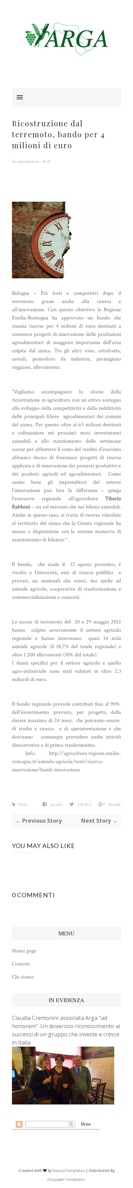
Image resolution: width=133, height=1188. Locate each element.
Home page (24, 951)
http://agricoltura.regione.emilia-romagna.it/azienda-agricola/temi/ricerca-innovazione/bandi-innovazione (66, 761)
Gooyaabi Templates (66, 1179)
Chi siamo (23, 977)
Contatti (21, 964)
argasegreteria (28, 161)
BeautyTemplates (69, 1170)
